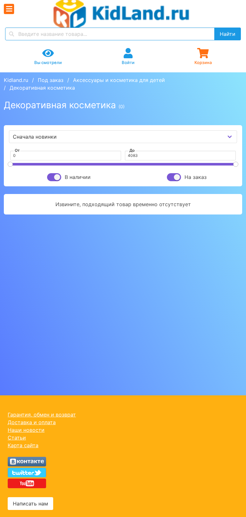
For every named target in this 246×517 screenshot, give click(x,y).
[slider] (10, 164)
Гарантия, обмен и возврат (42, 414)
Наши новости (26, 430)
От (17, 150)
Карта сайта (23, 445)
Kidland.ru (16, 80)
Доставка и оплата (32, 422)
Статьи (17, 437)
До (132, 150)
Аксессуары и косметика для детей (119, 80)
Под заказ (50, 80)
